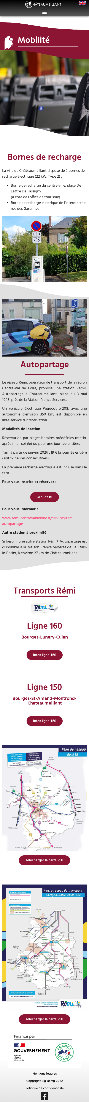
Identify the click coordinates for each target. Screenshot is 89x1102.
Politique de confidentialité (44, 1088)
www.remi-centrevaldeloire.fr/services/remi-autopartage (38, 521)
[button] (44, 12)
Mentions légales (44, 1073)
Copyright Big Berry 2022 (44, 1081)
